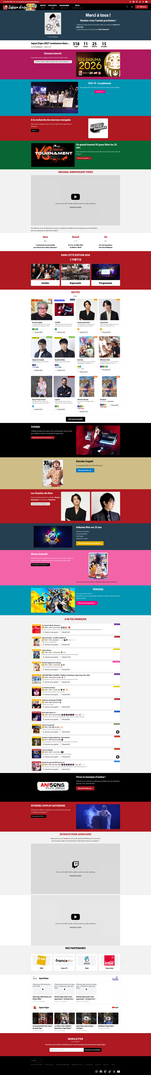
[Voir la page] (75, 629)
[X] (143, 1)
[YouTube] (146, 1)
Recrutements (89, 1064)
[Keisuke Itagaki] (41, 317)
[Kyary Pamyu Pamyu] (41, 395)
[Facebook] (133, 1)
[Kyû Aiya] (86, 355)
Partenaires (106, 1064)
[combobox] (36, 1060)
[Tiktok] (139, 1)
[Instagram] (130, 1)
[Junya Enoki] (109, 317)
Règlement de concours (77, 1064)
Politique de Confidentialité (62, 1064)
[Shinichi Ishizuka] (86, 395)
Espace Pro (98, 1064)
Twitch (66, 838)
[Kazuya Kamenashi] (86, 317)
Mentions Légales (49, 1064)
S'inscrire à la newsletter (93, 1050)
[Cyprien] (64, 395)
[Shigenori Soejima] (41, 355)
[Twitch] (136, 1)
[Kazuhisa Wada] (64, 355)
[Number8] (109, 395)
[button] (43, 7)
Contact (113, 1064)
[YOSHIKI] (64, 317)
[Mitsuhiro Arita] (109, 355)
